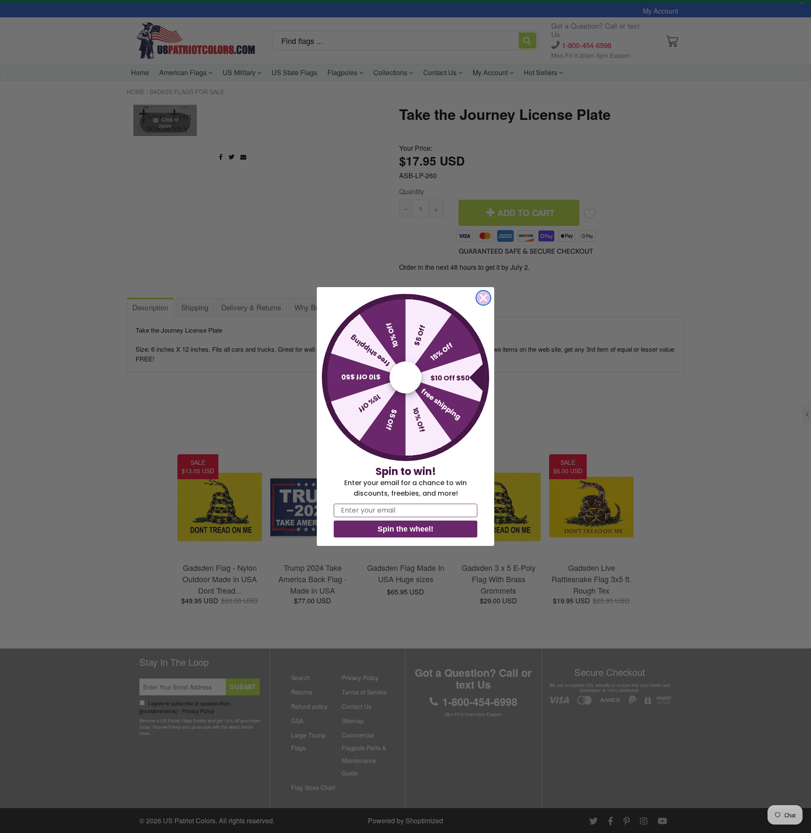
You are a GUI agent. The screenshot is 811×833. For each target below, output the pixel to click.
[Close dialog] (483, 297)
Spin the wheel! (405, 529)
